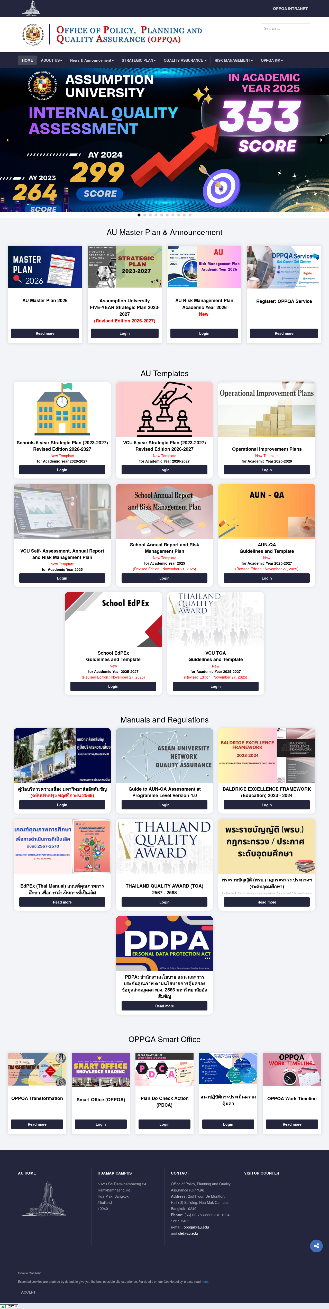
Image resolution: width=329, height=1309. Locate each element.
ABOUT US (50, 60)
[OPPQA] (114, 34)
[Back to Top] (316, 1266)
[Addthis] (316, 1246)
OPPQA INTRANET (290, 8)
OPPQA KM (270, 60)
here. (205, 1281)
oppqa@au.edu (196, 1227)
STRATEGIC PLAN (137, 60)
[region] (164, 143)
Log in (311, 200)
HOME (27, 60)
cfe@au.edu (188, 1233)
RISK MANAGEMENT (232, 60)
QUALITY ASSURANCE (184, 60)
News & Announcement (90, 60)
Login (125, 333)
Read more (45, 333)
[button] (8, 140)
